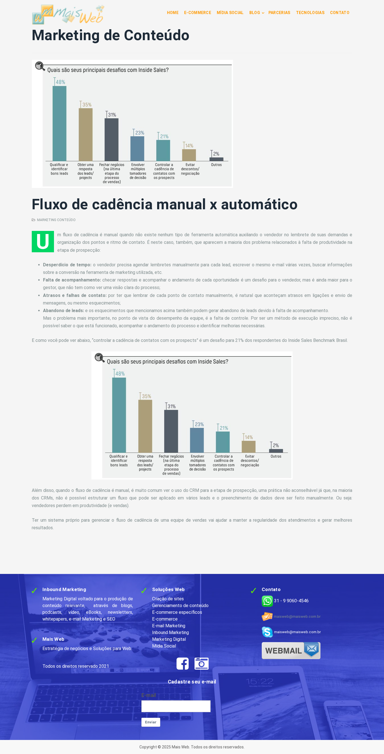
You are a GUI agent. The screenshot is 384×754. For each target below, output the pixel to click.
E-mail (148, 695)
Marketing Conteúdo (56, 220)
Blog (254, 12)
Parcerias (279, 12)
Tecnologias (310, 12)
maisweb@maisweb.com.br (297, 616)
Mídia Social (230, 12)
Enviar (151, 722)
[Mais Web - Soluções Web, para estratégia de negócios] (68, 14)
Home (173, 12)
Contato (339, 12)
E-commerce (197, 12)
